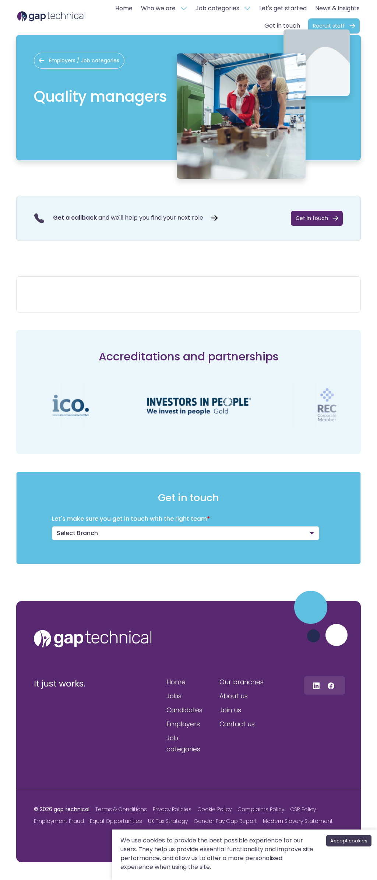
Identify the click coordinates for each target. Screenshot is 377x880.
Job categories (217, 8)
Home (124, 8)
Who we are (158, 8)
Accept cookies (348, 841)
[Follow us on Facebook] (331, 685)
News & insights (337, 8)
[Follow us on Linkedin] (316, 685)
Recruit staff (329, 25)
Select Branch (77, 533)
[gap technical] (93, 639)
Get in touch (282, 25)
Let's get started (283, 8)
